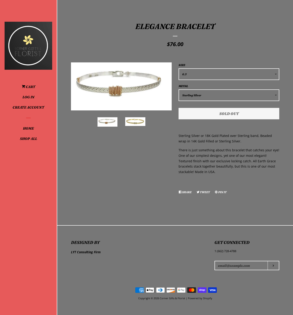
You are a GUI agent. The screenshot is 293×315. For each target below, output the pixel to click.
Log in (28, 97)
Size (182, 65)
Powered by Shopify (200, 298)
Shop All (28, 138)
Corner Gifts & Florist (173, 298)
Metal (183, 86)
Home (28, 128)
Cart (30, 87)
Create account (28, 107)
